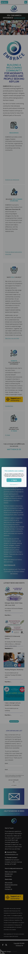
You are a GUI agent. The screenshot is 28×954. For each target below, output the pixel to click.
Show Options (13, 484)
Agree (15, 480)
